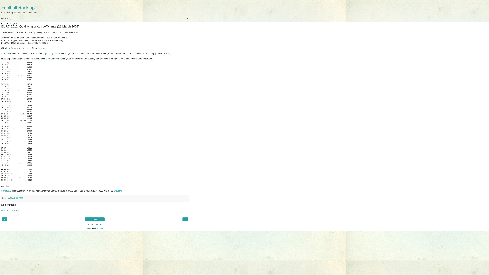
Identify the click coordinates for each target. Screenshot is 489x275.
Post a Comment (10, 210)
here (8, 48)
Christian (5, 191)
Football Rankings (19, 7)
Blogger (100, 228)
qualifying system (52, 53)
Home (95, 219)
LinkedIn (118, 191)
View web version (95, 224)
